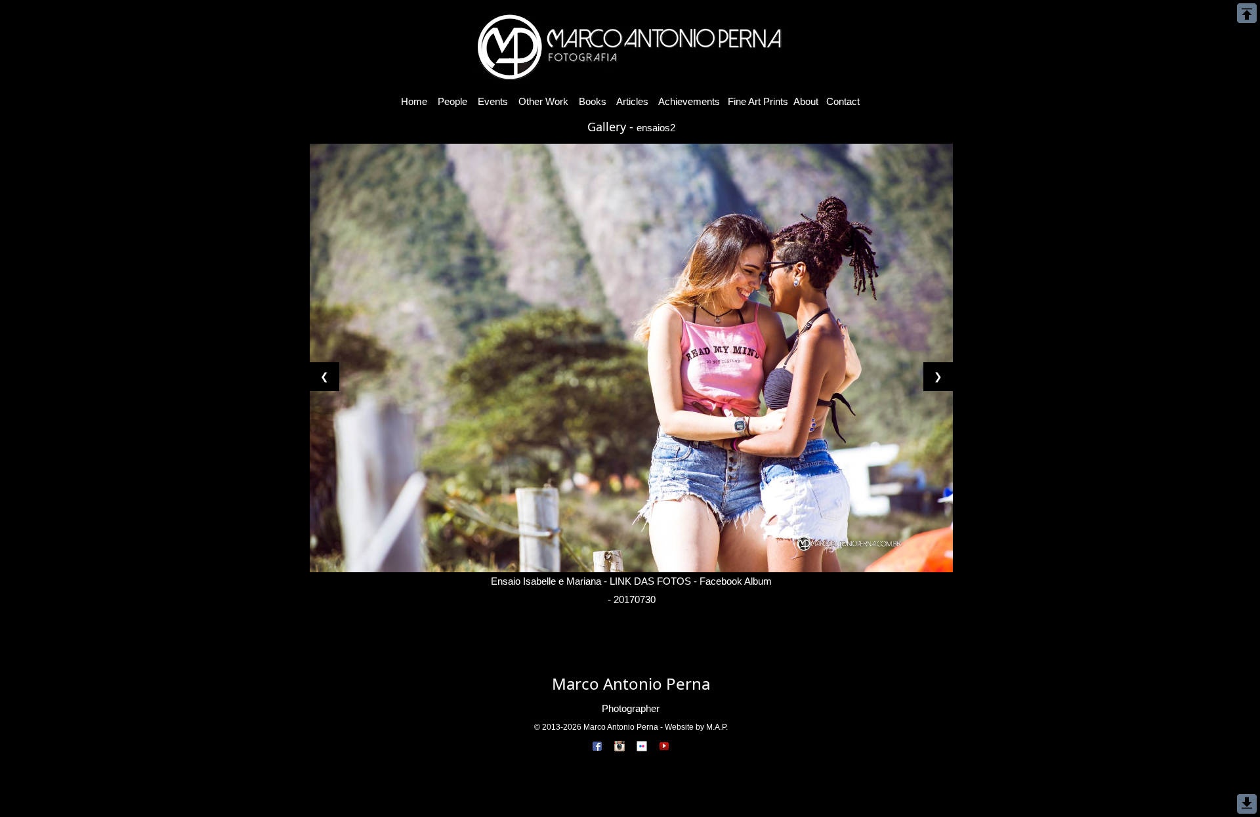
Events (492, 101)
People (452, 101)
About (806, 101)
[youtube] (664, 745)
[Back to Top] (1247, 13)
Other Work (543, 101)
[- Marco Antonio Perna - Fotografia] (630, 45)
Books (593, 101)
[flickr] (642, 745)
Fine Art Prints (758, 101)
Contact (843, 101)
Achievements (689, 101)
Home (414, 101)
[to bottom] (1247, 804)
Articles (633, 101)
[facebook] (597, 745)
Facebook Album (736, 581)
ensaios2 (656, 127)
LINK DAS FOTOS (650, 581)
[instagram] (619, 745)
